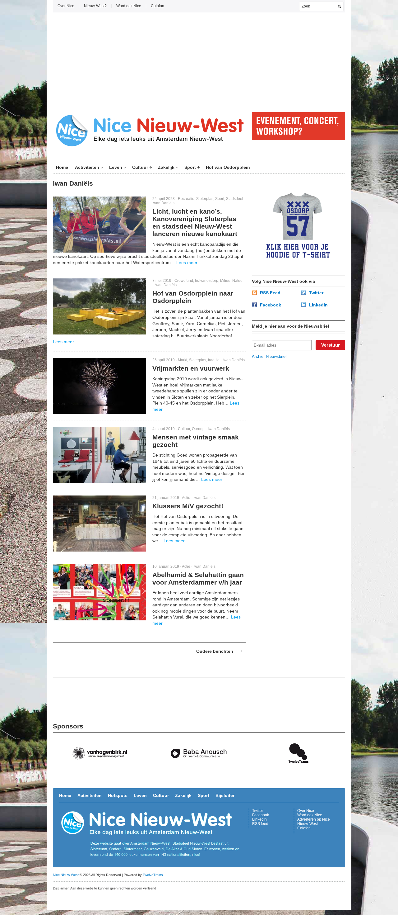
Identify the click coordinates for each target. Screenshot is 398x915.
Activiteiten (87, 167)
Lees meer (186, 262)
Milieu (225, 280)
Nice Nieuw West (66, 875)
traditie (214, 360)
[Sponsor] (102, 769)
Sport (190, 167)
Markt (182, 360)
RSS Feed (270, 292)
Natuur (238, 280)
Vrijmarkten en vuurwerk (190, 368)
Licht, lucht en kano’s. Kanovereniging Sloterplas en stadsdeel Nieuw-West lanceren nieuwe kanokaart (194, 222)
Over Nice (66, 6)
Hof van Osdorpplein (228, 167)
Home (62, 167)
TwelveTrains (153, 875)
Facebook (270, 304)
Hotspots (117, 795)
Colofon (157, 6)
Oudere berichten (214, 651)
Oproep (198, 429)
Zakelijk (166, 167)
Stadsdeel (234, 199)
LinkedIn (318, 304)
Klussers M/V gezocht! (187, 506)
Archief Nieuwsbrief (269, 356)
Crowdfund (183, 280)
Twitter (316, 292)
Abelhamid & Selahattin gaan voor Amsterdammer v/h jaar (198, 578)
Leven (115, 167)
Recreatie (186, 199)
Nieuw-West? (95, 6)
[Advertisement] (199, 62)
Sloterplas (204, 199)
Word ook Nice (128, 6)
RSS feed (260, 824)
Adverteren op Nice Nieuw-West (313, 821)
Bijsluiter (224, 795)
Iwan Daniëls (163, 203)
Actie (186, 497)
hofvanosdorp (206, 280)
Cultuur (140, 167)
